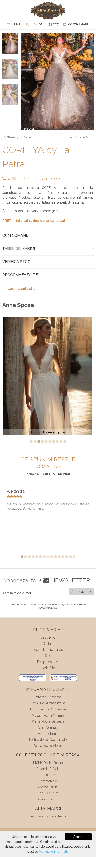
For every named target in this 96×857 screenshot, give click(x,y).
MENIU (16, 24)
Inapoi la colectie (19, 289)
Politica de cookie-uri (48, 746)
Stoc (48, 656)
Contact (48, 643)
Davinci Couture (48, 799)
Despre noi (48, 637)
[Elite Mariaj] (48, 10)
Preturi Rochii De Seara (48, 721)
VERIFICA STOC (16, 261)
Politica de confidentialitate (48, 740)
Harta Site (48, 668)
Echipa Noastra (48, 662)
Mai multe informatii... (54, 851)
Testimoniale (48, 781)
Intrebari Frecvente (48, 697)
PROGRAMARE (78, 24)
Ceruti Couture (48, 793)
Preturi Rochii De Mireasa (48, 709)
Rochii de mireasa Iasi (47, 650)
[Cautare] (28, 24)
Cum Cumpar (48, 727)
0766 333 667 (48, 24)
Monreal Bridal (47, 787)
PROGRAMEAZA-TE (20, 275)
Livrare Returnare (48, 733)
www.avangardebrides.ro (48, 816)
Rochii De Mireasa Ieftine (48, 703)
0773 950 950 (50, 178)
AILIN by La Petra (81, 137)
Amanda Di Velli (48, 769)
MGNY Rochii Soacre (48, 763)
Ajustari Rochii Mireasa (48, 715)
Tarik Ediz (48, 775)
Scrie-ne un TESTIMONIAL (47, 474)
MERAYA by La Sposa (17, 137)
